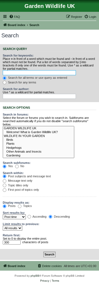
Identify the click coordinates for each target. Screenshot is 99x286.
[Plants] (38, 144)
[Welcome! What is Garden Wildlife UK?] (38, 132)
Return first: (11, 235)
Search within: (13, 173)
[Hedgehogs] (38, 148)
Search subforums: (17, 162)
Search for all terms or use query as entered (37, 77)
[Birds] (38, 140)
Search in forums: (16, 114)
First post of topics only (23, 189)
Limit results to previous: (21, 224)
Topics (27, 206)
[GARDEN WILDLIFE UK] (38, 128)
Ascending (39, 216)
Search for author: (16, 89)
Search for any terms (21, 82)
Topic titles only (17, 185)
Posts (11, 206)
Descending (61, 216)
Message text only (19, 180)
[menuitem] (14, 16)
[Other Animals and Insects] (38, 152)
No (22, 166)
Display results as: (16, 202)
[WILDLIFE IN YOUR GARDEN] (38, 136)
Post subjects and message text (29, 176)
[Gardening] (38, 156)
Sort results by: (14, 212)
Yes (10, 166)
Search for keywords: (18, 55)
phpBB (35, 275)
